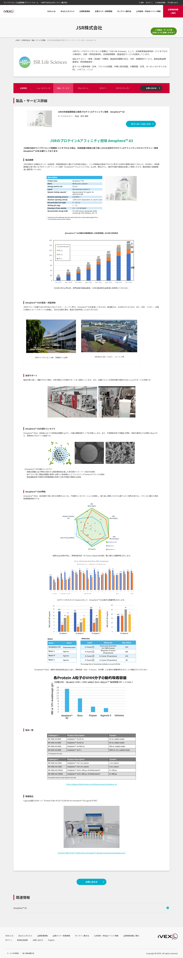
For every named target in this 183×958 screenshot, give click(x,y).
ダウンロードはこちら (141, 123)
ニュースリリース (43, 88)
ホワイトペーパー (123, 88)
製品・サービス (63, 88)
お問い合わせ (151, 88)
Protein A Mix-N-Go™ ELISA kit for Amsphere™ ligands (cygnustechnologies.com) (91, 853)
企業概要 (23, 88)
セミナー (103, 88)
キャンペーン (83, 88)
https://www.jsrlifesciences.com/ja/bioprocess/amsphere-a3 (91, 784)
